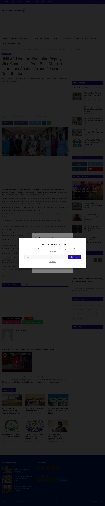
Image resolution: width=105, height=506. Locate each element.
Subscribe (74, 257)
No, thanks (52, 262)
